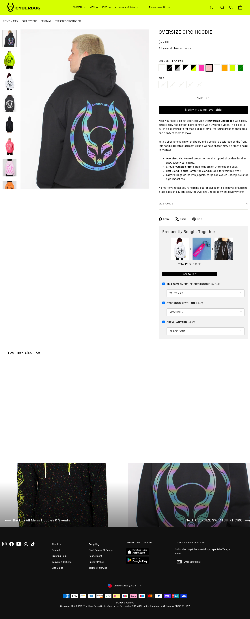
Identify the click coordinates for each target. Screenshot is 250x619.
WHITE (162, 68)
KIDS (105, 7)
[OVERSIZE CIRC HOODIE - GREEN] (52, 453)
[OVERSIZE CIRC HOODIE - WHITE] (4, 453)
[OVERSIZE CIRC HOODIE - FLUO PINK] (28, 453)
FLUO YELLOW (233, 68)
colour (171, 61)
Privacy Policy (96, 562)
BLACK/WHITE (185, 68)
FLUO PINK (201, 68)
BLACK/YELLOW (193, 68)
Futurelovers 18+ (158, 7)
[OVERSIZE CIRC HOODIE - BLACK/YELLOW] (23, 453)
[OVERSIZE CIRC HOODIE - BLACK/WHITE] (18, 453)
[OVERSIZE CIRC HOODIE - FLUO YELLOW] (47, 453)
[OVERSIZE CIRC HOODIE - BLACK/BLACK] (9, 453)
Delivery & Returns (62, 562)
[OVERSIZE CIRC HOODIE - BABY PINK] (33, 453)
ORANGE (225, 68)
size (162, 78)
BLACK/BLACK (170, 68)
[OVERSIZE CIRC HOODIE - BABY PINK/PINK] (38, 453)
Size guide (166, 204)
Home (6, 21)
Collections (29, 21)
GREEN (240, 68)
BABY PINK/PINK (217, 68)
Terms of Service (98, 567)
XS (163, 84)
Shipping (163, 48)
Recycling (94, 544)
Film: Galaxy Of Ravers (101, 550)
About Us (56, 544)
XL (199, 84)
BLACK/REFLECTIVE (177, 68)
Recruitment (95, 556)
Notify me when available (203, 109)
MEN (92, 7)
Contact (56, 550)
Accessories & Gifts (125, 7)
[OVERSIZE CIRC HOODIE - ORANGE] (42, 453)
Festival (46, 21)
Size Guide (57, 567)
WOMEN (78, 7)
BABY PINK (209, 68)
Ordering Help (59, 556)
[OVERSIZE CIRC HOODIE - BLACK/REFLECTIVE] (14, 453)
